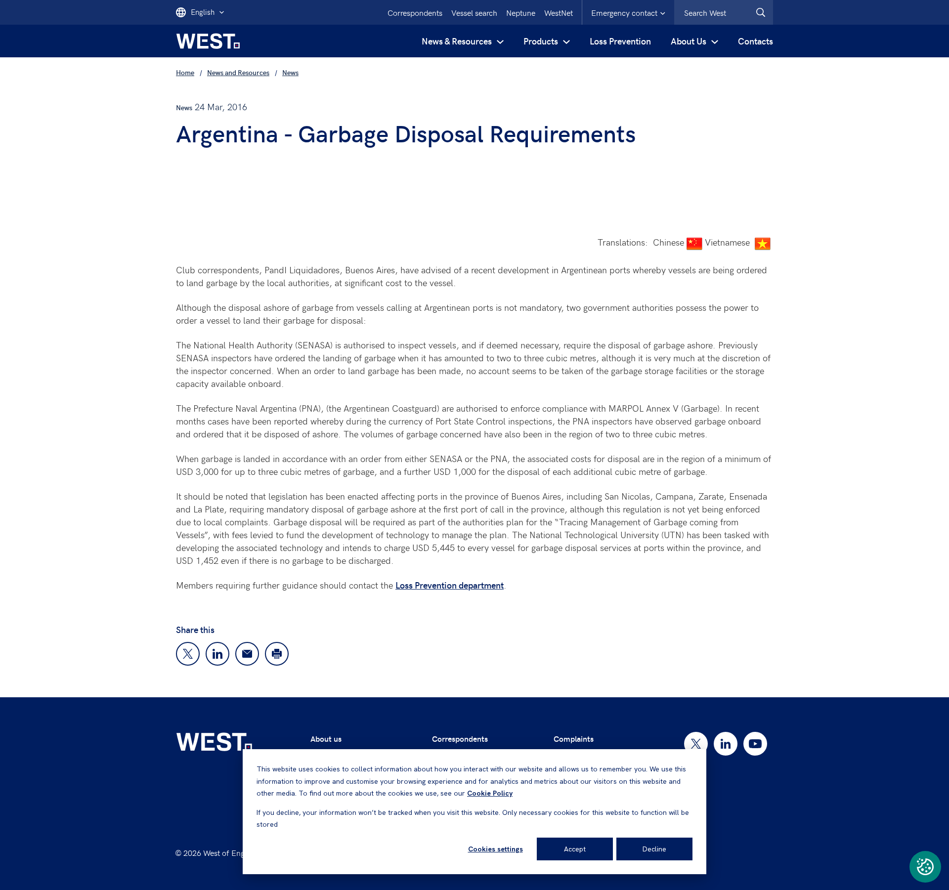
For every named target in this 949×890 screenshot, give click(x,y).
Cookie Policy (490, 793)
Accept (575, 849)
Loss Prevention (620, 41)
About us (326, 738)
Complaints (574, 738)
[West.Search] (760, 12)
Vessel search (474, 12)
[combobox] (723, 12)
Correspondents (415, 12)
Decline (654, 849)
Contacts (755, 41)
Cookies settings (495, 849)
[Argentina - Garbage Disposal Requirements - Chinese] (694, 242)
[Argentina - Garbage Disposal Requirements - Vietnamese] (763, 242)
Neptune (520, 12)
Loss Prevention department (449, 585)
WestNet (558, 12)
